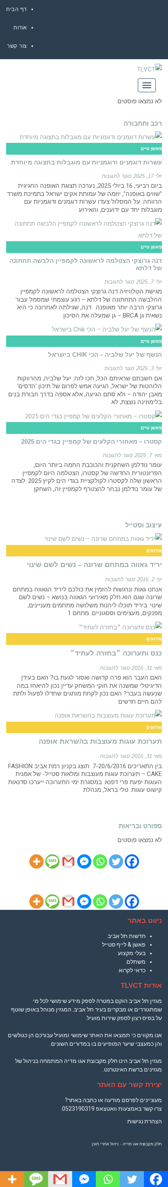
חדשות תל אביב (127, 936)
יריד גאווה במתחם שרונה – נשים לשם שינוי (94, 565)
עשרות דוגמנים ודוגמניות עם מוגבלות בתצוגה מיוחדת (86, 162)
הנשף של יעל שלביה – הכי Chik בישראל (105, 354)
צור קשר (17, 46)
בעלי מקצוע (132, 953)
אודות (20, 27)
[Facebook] (132, 861)
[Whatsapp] (100, 861)
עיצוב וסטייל (143, 525)
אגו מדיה (130, 1144)
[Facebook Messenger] (84, 861)
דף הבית (16, 9)
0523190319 (78, 1108)
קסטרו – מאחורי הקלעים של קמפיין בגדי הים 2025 (91, 441)
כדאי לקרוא (132, 970)
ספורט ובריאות (140, 825)
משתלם (136, 961)
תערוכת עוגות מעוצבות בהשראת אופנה (100, 741)
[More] (36, 861)
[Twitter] (116, 861)
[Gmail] (68, 861)
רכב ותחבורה (143, 123)
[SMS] (52, 861)
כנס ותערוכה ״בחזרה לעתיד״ (116, 653)
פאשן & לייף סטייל (124, 944)
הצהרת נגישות (144, 1121)
